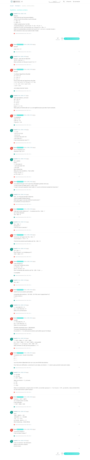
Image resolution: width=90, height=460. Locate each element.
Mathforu (17, 1)
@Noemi (27, 56)
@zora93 (34, 44)
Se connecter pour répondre (72, 38)
